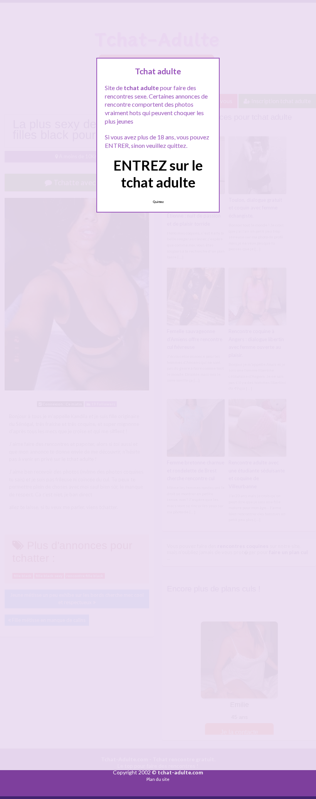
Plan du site (158, 779)
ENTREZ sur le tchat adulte (158, 173)
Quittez (158, 202)
